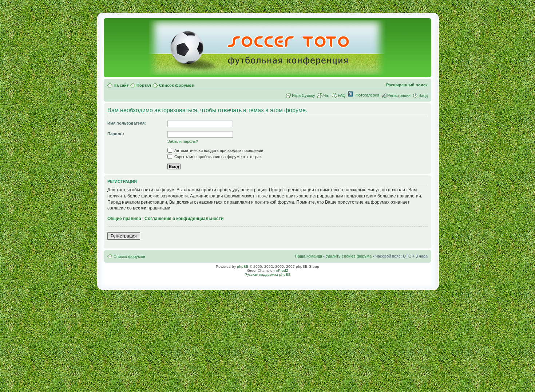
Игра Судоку (303, 95)
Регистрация (399, 95)
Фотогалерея (367, 95)
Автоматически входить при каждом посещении (218, 150)
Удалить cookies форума (349, 256)
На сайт (121, 85)
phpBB (243, 266)
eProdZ (282, 270)
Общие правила (124, 218)
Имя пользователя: (126, 123)
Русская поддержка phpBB (268, 275)
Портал (143, 85)
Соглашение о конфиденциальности (183, 218)
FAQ (342, 95)
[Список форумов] (267, 71)
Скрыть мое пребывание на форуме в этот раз (217, 156)
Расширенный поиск (407, 85)
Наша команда (308, 256)
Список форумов (176, 85)
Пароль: (115, 134)
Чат (326, 95)
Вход (423, 95)
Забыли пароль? (182, 141)
